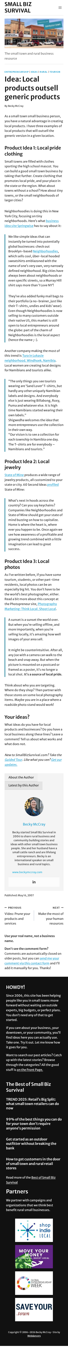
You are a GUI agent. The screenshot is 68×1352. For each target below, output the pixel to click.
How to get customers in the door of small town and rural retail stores (33, 1163)
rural (43, 72)
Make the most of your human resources (50, 915)
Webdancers (34, 1335)
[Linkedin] (34, 882)
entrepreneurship (17, 72)
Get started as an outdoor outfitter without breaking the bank (31, 1143)
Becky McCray (15, 105)
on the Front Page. (30, 1070)
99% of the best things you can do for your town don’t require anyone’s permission (34, 1123)
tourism (54, 72)
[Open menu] (59, 7)
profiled (53, 484)
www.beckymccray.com (27, 872)
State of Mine (14, 475)
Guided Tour (13, 760)
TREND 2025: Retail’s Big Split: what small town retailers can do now (32, 1103)
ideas (34, 72)
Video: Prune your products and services (17, 915)
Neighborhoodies (45, 251)
